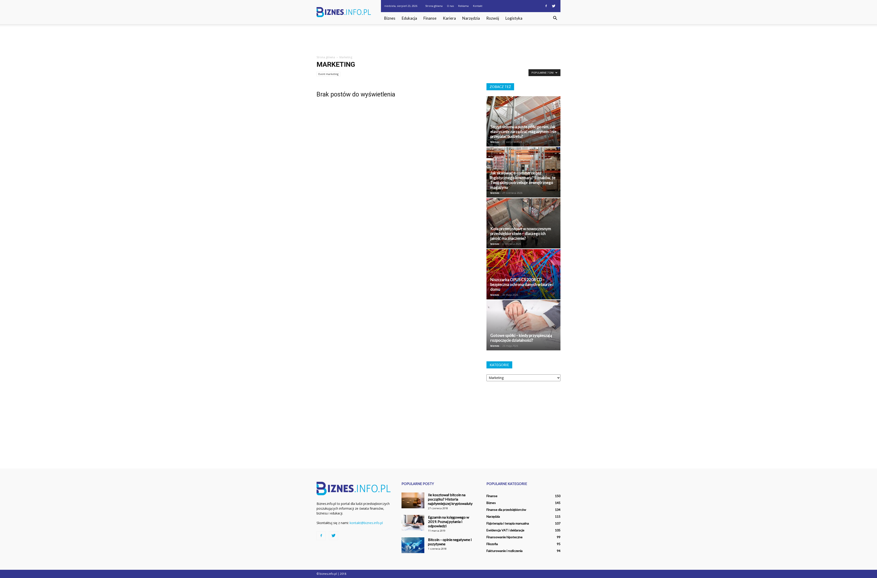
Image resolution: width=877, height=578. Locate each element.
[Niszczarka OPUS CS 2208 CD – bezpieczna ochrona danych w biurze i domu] (523, 274)
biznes (494, 142)
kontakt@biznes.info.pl (366, 523)
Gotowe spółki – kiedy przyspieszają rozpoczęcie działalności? (521, 338)
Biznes (389, 18)
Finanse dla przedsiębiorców (506, 509)
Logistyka (513, 18)
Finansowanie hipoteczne (504, 537)
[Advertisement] (438, 40)
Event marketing (328, 74)
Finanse (429, 18)
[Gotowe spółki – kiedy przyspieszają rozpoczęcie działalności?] (523, 325)
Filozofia (492, 544)
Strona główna (434, 6)
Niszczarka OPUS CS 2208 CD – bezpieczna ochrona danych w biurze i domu (521, 284)
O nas (450, 6)
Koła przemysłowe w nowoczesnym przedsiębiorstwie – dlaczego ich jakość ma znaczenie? (520, 233)
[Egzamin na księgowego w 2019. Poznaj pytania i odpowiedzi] (413, 523)
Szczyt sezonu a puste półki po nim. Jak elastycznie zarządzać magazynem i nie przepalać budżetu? (523, 131)
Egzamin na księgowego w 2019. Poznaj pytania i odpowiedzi (448, 521)
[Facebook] (546, 6)
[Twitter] (553, 6)
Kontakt (477, 6)
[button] (554, 18)
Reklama (463, 6)
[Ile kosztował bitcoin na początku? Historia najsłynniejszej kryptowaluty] (413, 500)
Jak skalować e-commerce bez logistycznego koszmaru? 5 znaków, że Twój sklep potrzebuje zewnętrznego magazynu (522, 180)
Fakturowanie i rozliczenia (504, 551)
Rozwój (492, 18)
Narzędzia (471, 18)
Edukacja (409, 18)
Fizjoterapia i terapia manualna (507, 523)
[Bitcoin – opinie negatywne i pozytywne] (413, 545)
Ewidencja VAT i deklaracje (505, 530)
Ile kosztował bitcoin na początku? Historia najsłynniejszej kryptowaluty (450, 499)
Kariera (449, 18)
